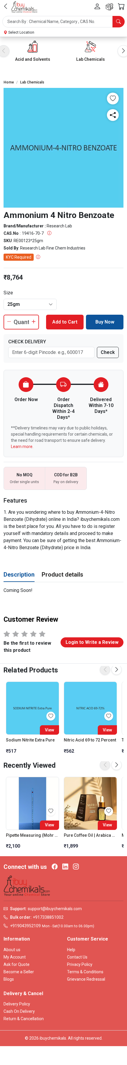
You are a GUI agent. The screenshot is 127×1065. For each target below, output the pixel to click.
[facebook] (55, 867)
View (49, 730)
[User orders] (109, 7)
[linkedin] (65, 867)
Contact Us (77, 957)
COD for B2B (66, 474)
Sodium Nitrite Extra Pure (30, 740)
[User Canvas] (97, 7)
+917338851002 (48, 917)
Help (71, 949)
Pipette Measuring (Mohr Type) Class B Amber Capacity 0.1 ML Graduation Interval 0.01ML (32, 835)
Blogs (9, 979)
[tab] (19, 575)
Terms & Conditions (85, 971)
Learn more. (22, 446)
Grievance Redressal (86, 979)
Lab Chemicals (90, 59)
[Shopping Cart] (121, 7)
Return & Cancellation (24, 1018)
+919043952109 (25, 925)
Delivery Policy (17, 1004)
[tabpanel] (63, 590)
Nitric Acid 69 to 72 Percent (90, 740)
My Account (15, 957)
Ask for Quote (17, 964)
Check (108, 352)
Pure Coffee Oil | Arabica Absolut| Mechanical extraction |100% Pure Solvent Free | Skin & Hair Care (90, 835)
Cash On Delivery (19, 1011)
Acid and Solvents (32, 59)
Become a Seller (19, 971)
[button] (63, 21)
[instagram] (76, 867)
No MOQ (24, 474)
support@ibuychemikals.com (55, 908)
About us (12, 949)
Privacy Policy (79, 964)
